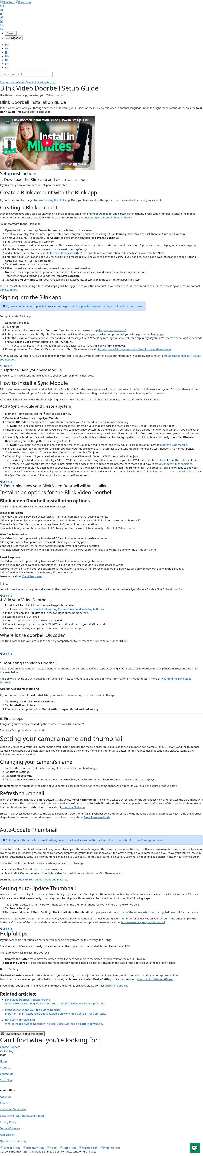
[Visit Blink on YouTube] (88, 1147)
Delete (8, 366)
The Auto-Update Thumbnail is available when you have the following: (41, 863)
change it (159, 334)
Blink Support (8, 290)
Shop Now (6, 1080)
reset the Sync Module (173, 445)
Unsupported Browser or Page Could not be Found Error (109, 306)
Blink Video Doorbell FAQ (54, 1022)
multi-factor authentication (59, 253)
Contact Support (10, 1047)
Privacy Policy (8, 1122)
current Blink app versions (147, 840)
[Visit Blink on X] (52, 1147)
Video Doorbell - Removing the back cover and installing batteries (64, 609)
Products (5, 1067)
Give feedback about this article (24, 1034)
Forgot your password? (112, 330)
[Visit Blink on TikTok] (68, 1147)
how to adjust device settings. (155, 979)
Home (3, 1061)
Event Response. (32, 576)
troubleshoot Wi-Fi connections (173, 464)
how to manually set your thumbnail (143, 922)
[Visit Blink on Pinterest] (110, 1147)
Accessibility (7, 1135)
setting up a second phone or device (110, 217)
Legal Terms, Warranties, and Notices (22, 1115)
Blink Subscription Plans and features (44, 879)
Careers (4, 1103)
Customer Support (116, 985)
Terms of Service (10, 1128)
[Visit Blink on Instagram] (33, 1147)
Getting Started (46, 82)
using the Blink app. (73, 807)
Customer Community (13, 1109)
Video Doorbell (27, 82)
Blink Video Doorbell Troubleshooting (55, 1001)
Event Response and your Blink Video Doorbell (56, 1011)
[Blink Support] (15, 2)
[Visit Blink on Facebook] (10, 1147)
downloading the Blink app (54, 200)
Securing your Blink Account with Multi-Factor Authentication (134, 349)
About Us (5, 1096)
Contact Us (6, 1074)
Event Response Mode (97, 817)
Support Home (9, 82)
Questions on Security (13, 1141)
